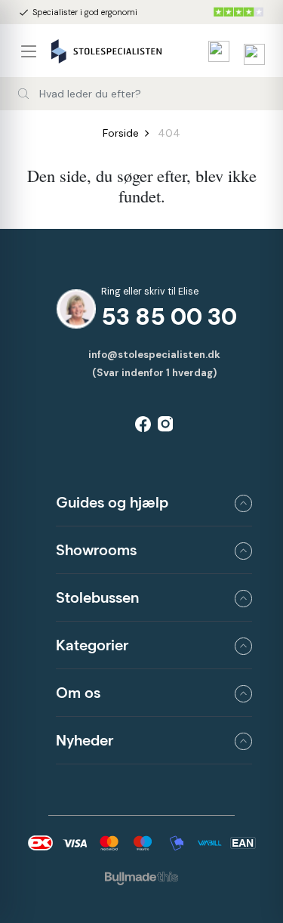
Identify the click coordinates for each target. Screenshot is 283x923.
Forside (121, 133)
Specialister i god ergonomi (77, 12)
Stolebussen (97, 597)
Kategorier (92, 645)
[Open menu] (34, 51)
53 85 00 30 (169, 316)
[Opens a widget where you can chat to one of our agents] (259, 836)
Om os (78, 692)
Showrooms (96, 549)
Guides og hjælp (112, 502)
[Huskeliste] (215, 51)
